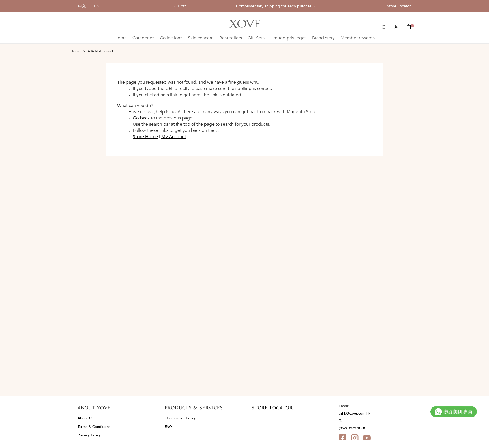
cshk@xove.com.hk (354, 413)
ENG (98, 6)
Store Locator (399, 6)
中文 (82, 6)
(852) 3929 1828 (352, 428)
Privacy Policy (89, 435)
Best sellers (230, 38)
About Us (85, 418)
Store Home (145, 137)
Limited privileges (288, 38)
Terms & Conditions (94, 426)
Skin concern (201, 38)
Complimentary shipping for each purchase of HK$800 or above (244, 6)
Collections (171, 38)
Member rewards (357, 38)
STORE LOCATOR (272, 408)
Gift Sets (256, 38)
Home (120, 38)
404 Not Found (100, 51)
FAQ (168, 426)
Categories (143, 38)
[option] (244, 6)
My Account (173, 137)
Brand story (323, 38)
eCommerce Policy (180, 418)
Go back (141, 118)
